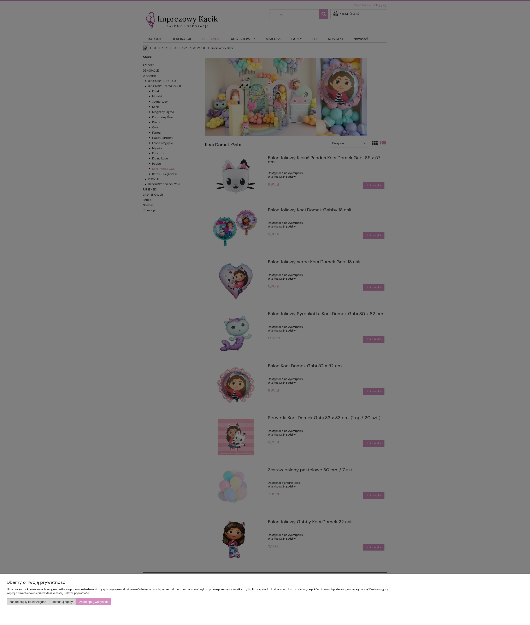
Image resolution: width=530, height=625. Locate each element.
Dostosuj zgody (62, 601)
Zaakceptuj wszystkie (93, 601)
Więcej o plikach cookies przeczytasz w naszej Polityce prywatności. (48, 593)
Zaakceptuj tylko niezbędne (28, 601)
